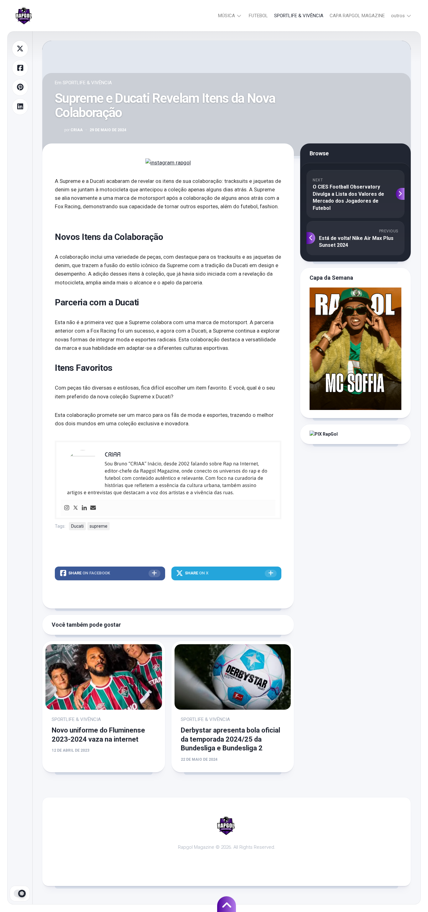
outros (398, 15)
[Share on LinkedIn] (20, 107)
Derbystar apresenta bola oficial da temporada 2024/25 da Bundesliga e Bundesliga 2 (230, 739)
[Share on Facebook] (20, 68)
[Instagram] (67, 508)
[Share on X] (20, 49)
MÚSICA (226, 15)
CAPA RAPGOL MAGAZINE (357, 15)
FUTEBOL (258, 15)
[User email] (93, 508)
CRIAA (73, 130)
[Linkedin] (84, 508)
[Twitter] (75, 508)
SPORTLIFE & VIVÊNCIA (298, 15)
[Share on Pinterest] (20, 87)
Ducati (77, 526)
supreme (98, 526)
